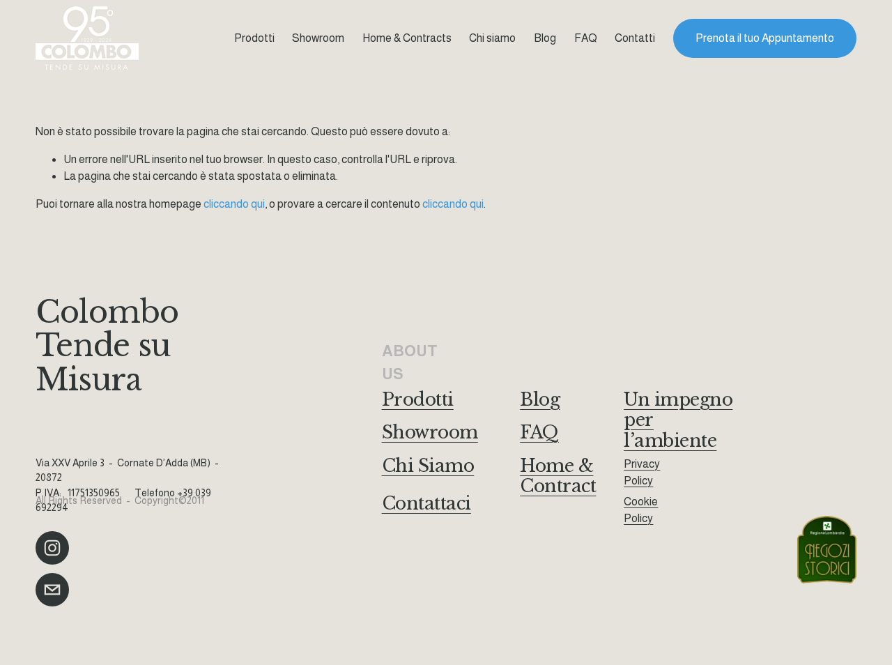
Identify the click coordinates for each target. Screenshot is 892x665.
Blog (545, 38)
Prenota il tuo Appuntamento (764, 38)
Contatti (635, 38)
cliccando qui (234, 204)
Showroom (318, 38)
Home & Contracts (407, 38)
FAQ (585, 38)
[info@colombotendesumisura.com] (52, 589)
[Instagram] (52, 548)
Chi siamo (492, 38)
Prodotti (254, 38)
